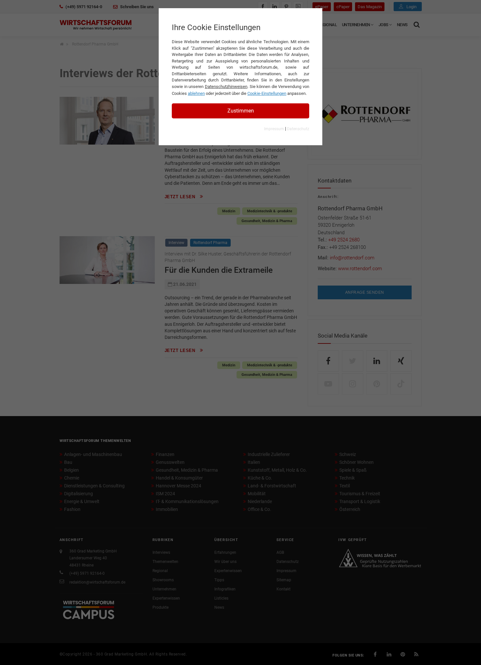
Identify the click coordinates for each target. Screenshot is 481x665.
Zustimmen (240, 111)
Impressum (274, 129)
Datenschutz (298, 129)
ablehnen (196, 93)
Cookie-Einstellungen (266, 93)
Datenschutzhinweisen (226, 86)
